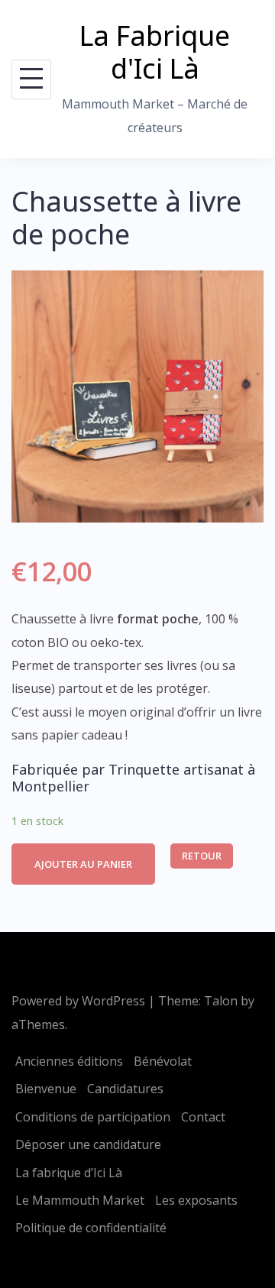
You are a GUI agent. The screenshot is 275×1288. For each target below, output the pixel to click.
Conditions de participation (92, 1116)
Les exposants (196, 1200)
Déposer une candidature (88, 1144)
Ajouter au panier (83, 864)
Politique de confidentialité (91, 1227)
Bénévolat (163, 1061)
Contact (203, 1116)
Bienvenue (45, 1088)
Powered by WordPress (78, 1000)
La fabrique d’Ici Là (68, 1172)
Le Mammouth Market (79, 1200)
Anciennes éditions (69, 1061)
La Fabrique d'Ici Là (154, 52)
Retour (202, 855)
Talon (221, 1000)
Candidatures (125, 1088)
